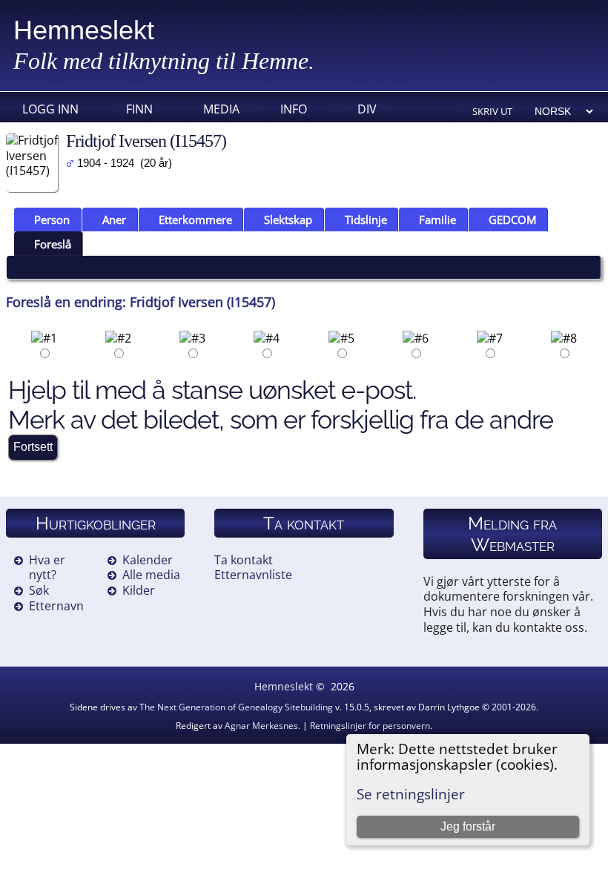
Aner (114, 219)
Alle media (151, 575)
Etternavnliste (253, 575)
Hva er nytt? (47, 568)
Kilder (138, 590)
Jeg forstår (467, 826)
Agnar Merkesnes (261, 725)
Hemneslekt (83, 30)
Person (52, 219)
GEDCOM (512, 219)
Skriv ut (492, 111)
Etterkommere (195, 219)
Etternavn (56, 606)
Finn (139, 109)
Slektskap (288, 219)
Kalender (147, 560)
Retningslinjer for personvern (370, 725)
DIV (367, 109)
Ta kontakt (243, 560)
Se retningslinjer (411, 794)
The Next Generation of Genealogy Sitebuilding (236, 707)
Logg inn (50, 109)
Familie (437, 219)
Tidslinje (366, 219)
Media (221, 109)
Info (293, 109)
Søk (39, 590)
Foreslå (52, 244)
